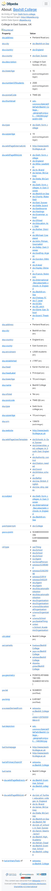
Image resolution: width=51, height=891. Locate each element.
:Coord (37, 469)
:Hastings (38, 211)
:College (37, 526)
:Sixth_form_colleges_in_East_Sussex (40, 187)
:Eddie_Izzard (40, 205)
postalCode (9, 95)
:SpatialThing (40, 621)
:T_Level (37, 300)
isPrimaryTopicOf (12, 762)
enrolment (9, 351)
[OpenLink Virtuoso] (11, 874)
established (9, 360)
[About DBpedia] (9, 3)
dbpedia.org (25, 20)
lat (5, 690)
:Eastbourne (39, 208)
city (5, 43)
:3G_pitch (38, 306)
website (7, 430)
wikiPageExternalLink (14, 146)
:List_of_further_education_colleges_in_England (40, 798)
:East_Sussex (39, 55)
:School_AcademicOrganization (40, 627)
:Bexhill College (38, 666)
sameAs (7, 645)
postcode (8, 400)
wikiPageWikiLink (12, 155)
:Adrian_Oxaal (40, 842)
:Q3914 (39, 576)
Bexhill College (25, 9)
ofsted (7, 394)
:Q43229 (39, 579)
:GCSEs (37, 303)
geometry (8, 675)
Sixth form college (26, 14)
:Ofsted (37, 220)
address (7, 37)
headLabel (8, 373)
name (6, 385)
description (9, 61)
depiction (8, 726)
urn (5, 421)
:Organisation (40, 600)
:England (38, 49)
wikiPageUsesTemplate (14, 439)
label (6, 636)
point (7, 532)
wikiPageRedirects (14, 780)
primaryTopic (12, 860)
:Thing (36, 547)
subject (7, 496)
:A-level (37, 265)
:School (37, 550)
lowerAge (8, 70)
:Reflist (37, 478)
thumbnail (8, 101)
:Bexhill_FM (39, 822)
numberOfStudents (13, 82)
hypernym (9, 526)
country (7, 49)
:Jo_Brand (38, 169)
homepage (9, 747)
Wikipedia (36, 880)
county (7, 55)
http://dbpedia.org (29, 17)
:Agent (36, 558)
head (6, 366)
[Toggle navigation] (46, 3)
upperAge (8, 134)
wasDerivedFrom (12, 708)
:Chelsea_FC (39, 297)
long (6, 699)
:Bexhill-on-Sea (40, 43)
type (6, 124)
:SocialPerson (40, 561)
